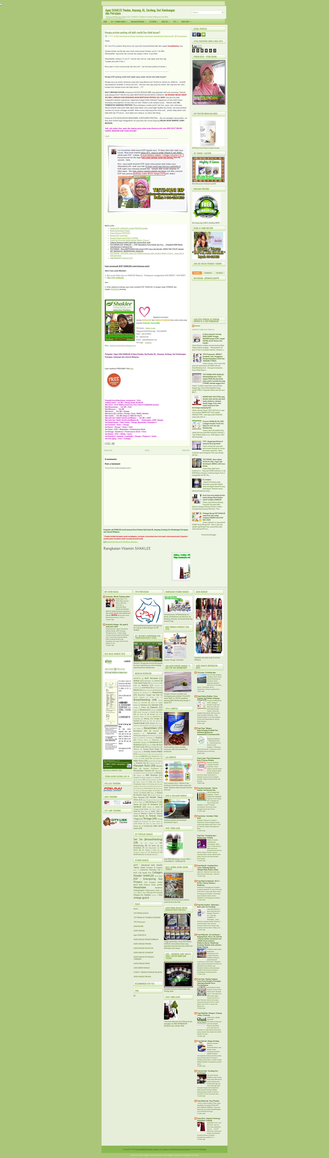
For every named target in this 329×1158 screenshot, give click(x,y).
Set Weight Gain (149, 854)
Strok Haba (144, 811)
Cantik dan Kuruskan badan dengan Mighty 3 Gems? (129, 240)
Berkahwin (146, 692)
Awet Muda (146, 688)
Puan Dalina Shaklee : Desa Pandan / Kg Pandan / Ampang (208, 697)
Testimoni (153, 21)
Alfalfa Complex (146, 868)
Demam (155, 704)
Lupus (158, 758)
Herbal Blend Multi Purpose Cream (148, 883)
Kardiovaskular (144, 725)
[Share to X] (111, 443)
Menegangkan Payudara (142, 771)
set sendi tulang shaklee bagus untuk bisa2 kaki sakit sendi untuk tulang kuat (214, 1078)
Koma (148, 745)
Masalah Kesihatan (138, 21)
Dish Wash (158, 876)
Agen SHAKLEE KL (140, 935)
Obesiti (157, 777)
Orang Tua (137, 780)
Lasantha (159, 1155)
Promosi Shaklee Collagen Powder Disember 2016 (213, 764)
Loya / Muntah (152, 756)
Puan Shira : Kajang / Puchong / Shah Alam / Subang (208, 1119)
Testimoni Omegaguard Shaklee (208, 887)
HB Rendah (151, 714)
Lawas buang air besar (145, 754)
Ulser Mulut (156, 823)
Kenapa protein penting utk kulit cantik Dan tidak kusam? (132, 32)
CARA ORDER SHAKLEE (142, 968)
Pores (137, 791)
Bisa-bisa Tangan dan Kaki (148, 695)
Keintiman (153, 735)
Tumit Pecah (138, 823)
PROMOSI (114, 289)
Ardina (197, 326)
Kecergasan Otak (140, 731)
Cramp (153, 702)
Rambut (159, 793)
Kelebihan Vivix (212, 1123)
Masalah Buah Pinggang (155, 761)
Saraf (144, 804)
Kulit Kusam (148, 36)
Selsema (154, 804)
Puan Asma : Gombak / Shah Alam (207, 817)
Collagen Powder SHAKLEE (148, 874)
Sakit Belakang (150, 802)
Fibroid (153, 710)
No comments (182, 36)
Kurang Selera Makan (153, 751)
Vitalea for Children (142, 895)
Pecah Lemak (140, 782)
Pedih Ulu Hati (154, 782)
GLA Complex (150, 882)
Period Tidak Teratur (155, 786)
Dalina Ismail (150, 328)
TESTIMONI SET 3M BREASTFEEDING (147, 917)
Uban (147, 823)
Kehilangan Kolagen (140, 735)
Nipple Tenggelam (147, 777)
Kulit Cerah (140, 747)
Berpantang (157, 692)
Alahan (136, 680)
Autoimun (136, 688)
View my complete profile (203, 329)
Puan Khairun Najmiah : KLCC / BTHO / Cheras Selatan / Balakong (208, 883)
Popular (197, 273)
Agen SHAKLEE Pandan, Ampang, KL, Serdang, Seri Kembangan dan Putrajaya (140, 11)
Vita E (144, 893)
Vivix (160, 895)
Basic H (136, 870)
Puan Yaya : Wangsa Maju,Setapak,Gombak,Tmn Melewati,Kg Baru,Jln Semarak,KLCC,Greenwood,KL (208, 731)
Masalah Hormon (154, 763)
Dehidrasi (144, 705)
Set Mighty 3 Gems (149, 850)
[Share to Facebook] (113, 443)
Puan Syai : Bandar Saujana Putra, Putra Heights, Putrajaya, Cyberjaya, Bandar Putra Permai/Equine (209, 982)
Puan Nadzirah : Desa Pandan (208, 1101)
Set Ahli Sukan (147, 843)
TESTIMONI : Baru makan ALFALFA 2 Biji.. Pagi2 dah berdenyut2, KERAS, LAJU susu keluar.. (214, 462)
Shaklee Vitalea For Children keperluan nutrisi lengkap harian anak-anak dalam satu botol (208, 822)
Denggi (136, 707)
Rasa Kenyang (139, 797)
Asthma (144, 685)
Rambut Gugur (141, 795)
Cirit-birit (144, 702)
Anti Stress (154, 683)
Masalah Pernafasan (151, 768)
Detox (143, 707)
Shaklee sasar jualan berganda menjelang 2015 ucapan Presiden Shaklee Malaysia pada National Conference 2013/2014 (209, 955)
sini (131, 369)
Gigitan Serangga (142, 712)
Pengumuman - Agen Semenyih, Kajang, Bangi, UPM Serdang (117, 630)
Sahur (141, 802)
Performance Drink (152, 890)
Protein (136, 793)
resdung (147, 826)
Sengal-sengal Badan (141, 809)
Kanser (152, 723)
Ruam (155, 800)
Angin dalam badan (141, 683)
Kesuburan (154, 742)
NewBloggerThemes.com (191, 1155)
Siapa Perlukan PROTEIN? (120, 233)
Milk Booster (152, 775)
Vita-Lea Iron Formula (154, 893)
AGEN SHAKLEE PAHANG (142, 944)
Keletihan (159, 738)
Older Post (185, 450)
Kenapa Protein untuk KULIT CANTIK (124, 238)
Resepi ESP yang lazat (118, 236)
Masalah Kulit (158, 36)
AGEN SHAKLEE (139, 931)
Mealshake (140, 887)
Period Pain (143, 786)
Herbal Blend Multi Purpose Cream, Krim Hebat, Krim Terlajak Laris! (214, 990)
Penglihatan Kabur (140, 784)
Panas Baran (152, 780)
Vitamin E (155, 895)
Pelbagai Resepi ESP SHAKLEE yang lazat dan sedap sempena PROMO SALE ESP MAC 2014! (214, 516)
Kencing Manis (143, 740)
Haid (148, 716)
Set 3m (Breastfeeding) (148, 839)
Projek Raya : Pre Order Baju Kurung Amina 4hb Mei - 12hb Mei (122, 602)
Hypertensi (156, 716)
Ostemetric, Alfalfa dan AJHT (213, 1018)
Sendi (157, 807)
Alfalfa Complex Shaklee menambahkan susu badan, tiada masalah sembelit (214, 1047)
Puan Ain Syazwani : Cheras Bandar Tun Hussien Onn (207, 789)
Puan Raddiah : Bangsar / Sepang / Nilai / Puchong (209, 1014)
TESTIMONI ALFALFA (141, 913)
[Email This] (106, 443)
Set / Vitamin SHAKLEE (119, 21)
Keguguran (137, 733)
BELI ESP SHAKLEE (115, 278)
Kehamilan (151, 733)
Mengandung (158, 771)
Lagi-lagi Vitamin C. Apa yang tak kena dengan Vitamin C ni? (213, 912)
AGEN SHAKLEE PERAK (142, 963)
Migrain (139, 775)
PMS (144, 780)
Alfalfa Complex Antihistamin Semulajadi (212, 842)
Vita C (140, 893)
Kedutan (156, 731)
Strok (135, 811)
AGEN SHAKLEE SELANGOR (143, 952)
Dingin (135, 710)
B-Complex (207, 480)
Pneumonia (159, 788)
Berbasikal (156, 690)
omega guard (141, 897)
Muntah (136, 777)
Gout (141, 714)
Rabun (152, 793)
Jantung (146, 719)
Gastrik (159, 710)
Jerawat (136, 721)
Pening (151, 784)
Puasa (144, 793)
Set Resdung (152, 852)
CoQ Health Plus (144, 873)
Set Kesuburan (150, 848)
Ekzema (143, 709)
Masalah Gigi (141, 763)
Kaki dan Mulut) (154, 721)
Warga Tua (137, 826)
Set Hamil (152, 846)
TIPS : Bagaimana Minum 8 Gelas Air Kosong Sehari (213, 442)
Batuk (136, 690)
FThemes (140, 1155)
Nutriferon (158, 888)
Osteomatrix (139, 890)
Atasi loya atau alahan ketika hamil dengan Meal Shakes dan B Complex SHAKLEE (214, 497)
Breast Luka (154, 697)
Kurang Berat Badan (151, 749)
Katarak (154, 725)
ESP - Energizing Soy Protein (125, 36)
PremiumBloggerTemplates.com (172, 1155)
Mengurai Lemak (140, 773)
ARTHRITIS (137, 678)
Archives (219, 273)
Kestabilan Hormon (140, 742)
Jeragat (156, 719)
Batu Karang (156, 688)
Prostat (157, 791)
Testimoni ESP (169, 36)
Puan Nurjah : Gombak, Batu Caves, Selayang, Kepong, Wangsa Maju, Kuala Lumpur (207, 867)
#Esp (114, 46)
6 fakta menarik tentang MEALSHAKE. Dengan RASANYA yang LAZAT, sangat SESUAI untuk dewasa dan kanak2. (214, 338)
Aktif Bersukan (151, 678)
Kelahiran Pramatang (146, 738)
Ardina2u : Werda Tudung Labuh (118, 597)
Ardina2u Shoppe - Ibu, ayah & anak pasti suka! (117, 625)
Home (105, 21)
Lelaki (143, 756)
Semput (149, 807)
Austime (157, 685)
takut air (200, 872)
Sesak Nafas (156, 809)
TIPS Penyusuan (139, 922)
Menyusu (159, 773)
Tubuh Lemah (156, 821)
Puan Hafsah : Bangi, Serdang (208, 1041)
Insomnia (137, 719)
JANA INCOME (138, 926)
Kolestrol (138, 744)
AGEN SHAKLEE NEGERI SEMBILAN (146, 939)
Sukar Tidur (155, 811)
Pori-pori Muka (147, 791)
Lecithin (159, 885)
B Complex (158, 868)
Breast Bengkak (139, 697)
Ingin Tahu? (186, 21)
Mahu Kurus (139, 760)
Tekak (136, 813)
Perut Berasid (138, 788)
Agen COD (166, 21)
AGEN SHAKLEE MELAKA (142, 977)
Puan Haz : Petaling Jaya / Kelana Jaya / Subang (206, 836)
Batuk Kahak (147, 690)
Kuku (154, 745)
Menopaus (151, 773)
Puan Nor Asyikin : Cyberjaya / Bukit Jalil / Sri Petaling (208, 906)
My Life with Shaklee (214, 675)
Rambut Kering (155, 795)
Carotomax (144, 870)
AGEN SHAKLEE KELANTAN (143, 948)
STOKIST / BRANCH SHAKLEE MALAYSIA (148, 972)
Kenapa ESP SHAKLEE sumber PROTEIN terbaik (129, 228)
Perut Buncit (148, 788)
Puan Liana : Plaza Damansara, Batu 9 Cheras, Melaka (208, 759)
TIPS (175, 21)
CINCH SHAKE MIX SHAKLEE (213, 793)
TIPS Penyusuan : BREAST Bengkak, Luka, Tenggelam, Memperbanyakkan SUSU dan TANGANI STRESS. (214, 357)
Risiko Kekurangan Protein (120, 231)
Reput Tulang (147, 800)
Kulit (160, 745)
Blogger (213, 535)
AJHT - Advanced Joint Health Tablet (148, 866)
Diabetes (154, 707)
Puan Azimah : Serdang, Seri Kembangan (207, 1072)
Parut (160, 780)
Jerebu (144, 721)
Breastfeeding (142, 699)
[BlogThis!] (108, 443)
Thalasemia (145, 821)
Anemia (157, 681)
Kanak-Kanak (139, 723)
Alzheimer (147, 681)
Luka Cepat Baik (146, 758)
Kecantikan (140, 36)
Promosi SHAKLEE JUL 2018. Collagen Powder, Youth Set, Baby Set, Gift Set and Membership (213, 424)
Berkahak (136, 692)
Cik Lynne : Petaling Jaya (206, 672)
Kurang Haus (137, 752)
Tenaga (147, 818)
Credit (107, 136)
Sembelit (137, 806)
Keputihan (155, 740)
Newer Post (108, 450)
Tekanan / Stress (147, 813)
